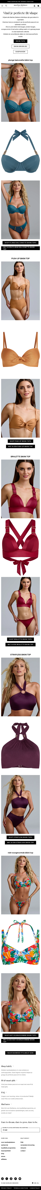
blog (2, 1153)
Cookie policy (35, 1188)
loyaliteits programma (8, 1148)
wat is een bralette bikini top (20, 644)
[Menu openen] (2, 5)
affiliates (4, 1159)
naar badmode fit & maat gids (21, 1053)
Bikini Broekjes (20, 46)
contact (22, 1151)
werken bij (4, 1145)
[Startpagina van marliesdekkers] (20, 5)
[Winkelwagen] (38, 6)
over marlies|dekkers (8, 1142)
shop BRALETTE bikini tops (20, 639)
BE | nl (36, 1183)
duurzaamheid (6, 1151)
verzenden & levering (27, 1145)
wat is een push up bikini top (20, 446)
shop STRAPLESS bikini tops (20, 837)
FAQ (21, 1142)
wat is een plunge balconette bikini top (19, 248)
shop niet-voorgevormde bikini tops (20, 1035)
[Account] (34, 6)
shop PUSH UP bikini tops (20, 441)
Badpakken (20, 52)
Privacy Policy (6, 1188)
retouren (23, 1148)
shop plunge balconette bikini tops (20, 243)
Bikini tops (20, 41)
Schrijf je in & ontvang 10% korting (15, 1127)
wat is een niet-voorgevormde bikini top (19, 1041)
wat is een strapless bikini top (20, 842)
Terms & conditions (21, 1188)
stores (3, 1156)
